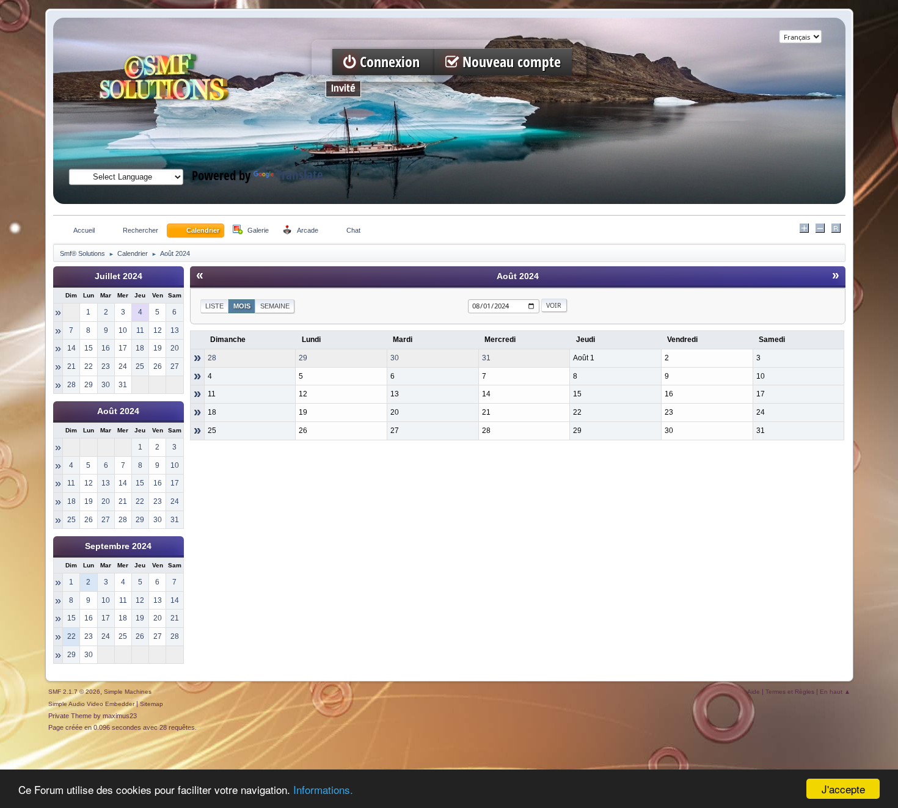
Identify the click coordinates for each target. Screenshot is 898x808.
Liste (214, 306)
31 (486, 358)
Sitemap (151, 704)
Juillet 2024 (118, 276)
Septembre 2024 (118, 546)
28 (212, 358)
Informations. (323, 789)
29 (303, 358)
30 (394, 358)
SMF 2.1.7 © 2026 (74, 691)
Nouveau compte (510, 62)
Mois (241, 306)
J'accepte (843, 788)
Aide (753, 691)
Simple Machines (127, 691)
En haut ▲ (835, 691)
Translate (299, 175)
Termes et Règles (789, 691)
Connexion (389, 62)
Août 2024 (118, 411)
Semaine (275, 306)
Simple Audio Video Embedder (91, 704)
